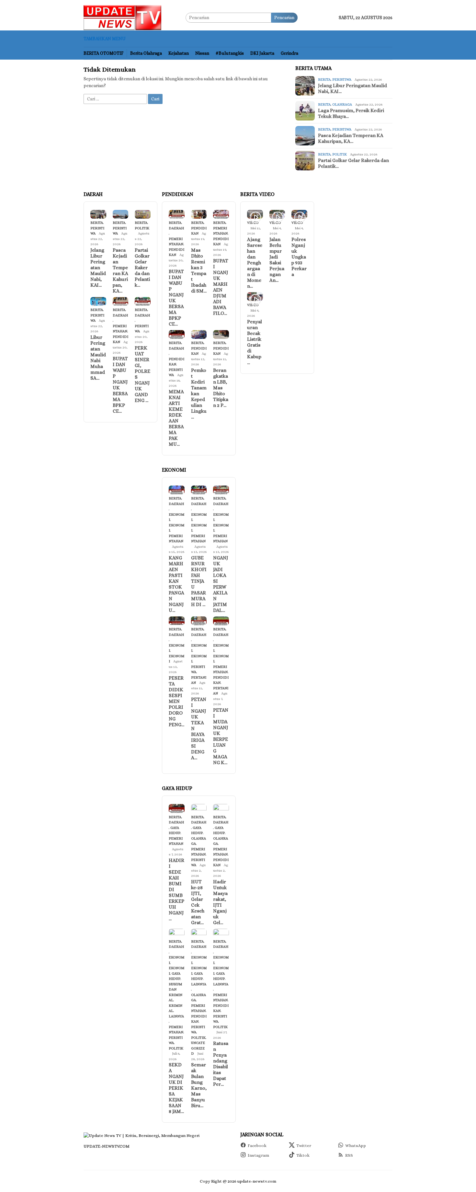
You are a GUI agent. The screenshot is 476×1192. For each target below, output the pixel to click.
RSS (349, 1155)
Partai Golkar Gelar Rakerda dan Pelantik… (353, 163)
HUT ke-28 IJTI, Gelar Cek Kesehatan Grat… (197, 902)
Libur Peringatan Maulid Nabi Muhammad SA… (98, 357)
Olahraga (342, 104)
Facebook (257, 1145)
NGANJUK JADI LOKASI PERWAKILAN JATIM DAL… (220, 584)
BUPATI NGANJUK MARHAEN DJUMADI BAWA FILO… (220, 287)
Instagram (258, 1155)
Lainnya (176, 1016)
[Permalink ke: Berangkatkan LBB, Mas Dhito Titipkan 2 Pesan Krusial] (221, 334)
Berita (324, 79)
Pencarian (284, 17)
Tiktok (303, 1155)
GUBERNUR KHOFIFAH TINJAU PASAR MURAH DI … (199, 581)
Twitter (303, 1145)
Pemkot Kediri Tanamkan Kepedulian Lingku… (199, 393)
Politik (339, 154)
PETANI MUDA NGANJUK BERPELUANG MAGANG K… (220, 736)
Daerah (120, 315)
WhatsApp (355, 1145)
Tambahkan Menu (105, 38)
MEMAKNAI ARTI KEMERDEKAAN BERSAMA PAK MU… (176, 418)
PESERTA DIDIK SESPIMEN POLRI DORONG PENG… (176, 701)
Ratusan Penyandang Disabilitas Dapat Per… (220, 1063)
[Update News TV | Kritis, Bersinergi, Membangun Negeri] (122, 16)
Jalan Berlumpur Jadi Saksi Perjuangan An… (276, 259)
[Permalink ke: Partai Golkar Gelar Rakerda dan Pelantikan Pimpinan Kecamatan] (143, 214)
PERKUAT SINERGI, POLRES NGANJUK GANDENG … (142, 374)
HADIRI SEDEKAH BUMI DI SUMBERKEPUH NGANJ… (176, 889)
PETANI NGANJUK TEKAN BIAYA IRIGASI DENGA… (198, 728)
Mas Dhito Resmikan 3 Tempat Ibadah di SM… (199, 270)
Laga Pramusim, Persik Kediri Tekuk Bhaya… (351, 113)
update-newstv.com (107, 1146)
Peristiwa (341, 79)
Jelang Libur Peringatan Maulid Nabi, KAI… (352, 88)
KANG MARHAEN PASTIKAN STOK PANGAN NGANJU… (176, 584)
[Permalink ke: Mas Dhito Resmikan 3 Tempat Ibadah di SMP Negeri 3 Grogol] (199, 214)
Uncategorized (198, 1048)
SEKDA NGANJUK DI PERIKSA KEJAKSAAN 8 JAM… (176, 1088)
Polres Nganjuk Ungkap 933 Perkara (299, 256)
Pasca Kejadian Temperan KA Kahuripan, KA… (350, 138)
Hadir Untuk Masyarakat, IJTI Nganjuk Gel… (220, 902)
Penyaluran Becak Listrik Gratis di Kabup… (254, 342)
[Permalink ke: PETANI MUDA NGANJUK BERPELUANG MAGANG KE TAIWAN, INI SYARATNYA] (221, 620)
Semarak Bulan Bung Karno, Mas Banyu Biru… (199, 1085)
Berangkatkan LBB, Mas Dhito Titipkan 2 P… (220, 387)
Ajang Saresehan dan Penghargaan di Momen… (254, 262)
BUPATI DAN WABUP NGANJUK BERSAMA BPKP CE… (120, 385)
